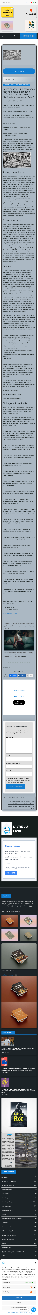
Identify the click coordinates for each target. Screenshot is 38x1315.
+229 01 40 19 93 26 (9, 970)
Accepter (19, 1297)
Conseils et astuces (7, 1210)
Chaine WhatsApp (7, 975)
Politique (4, 1256)
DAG (8, 80)
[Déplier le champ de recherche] (15, 36)
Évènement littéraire (7, 1231)
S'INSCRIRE (11, 873)
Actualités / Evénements (8, 1181)
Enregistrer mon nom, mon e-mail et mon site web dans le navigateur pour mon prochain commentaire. (19, 780)
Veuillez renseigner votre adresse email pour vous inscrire (18, 858)
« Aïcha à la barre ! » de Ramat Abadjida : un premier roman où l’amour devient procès (17, 1049)
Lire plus (23, 656)
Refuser (19, 1302)
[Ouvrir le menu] (2, 36)
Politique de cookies (13, 1312)
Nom (8, 756)
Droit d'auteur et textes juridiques (11, 1218)
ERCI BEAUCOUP (19, 702)
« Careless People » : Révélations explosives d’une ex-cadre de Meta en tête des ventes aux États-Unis (18, 1069)
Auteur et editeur (6, 1189)
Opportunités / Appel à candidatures (16, 85)
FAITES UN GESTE (19, 690)
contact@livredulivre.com (13, 911)
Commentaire (10, 737)
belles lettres (5, 1194)
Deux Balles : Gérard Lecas (16, 797)
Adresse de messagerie (13, 763)
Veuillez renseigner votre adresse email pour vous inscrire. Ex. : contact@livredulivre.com (17, 868)
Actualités (4, 1177)
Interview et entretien (7, 1239)
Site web (8, 771)
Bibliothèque (5, 1198)
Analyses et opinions (7, 1185)
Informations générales (8, 1235)
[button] (35, 1263)
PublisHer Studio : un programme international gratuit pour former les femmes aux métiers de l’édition (19, 626)
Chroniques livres (6, 1202)
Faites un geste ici (19, 71)
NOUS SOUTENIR (19, 696)
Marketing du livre (6, 1247)
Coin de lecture (6, 1206)
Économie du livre (6, 1227)
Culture (3, 1214)
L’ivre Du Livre (5, 2)
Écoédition (4, 1223)
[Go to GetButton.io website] (34, 1313)
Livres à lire (4, 1243)
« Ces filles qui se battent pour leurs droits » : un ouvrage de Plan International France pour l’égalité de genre (18, 1090)
